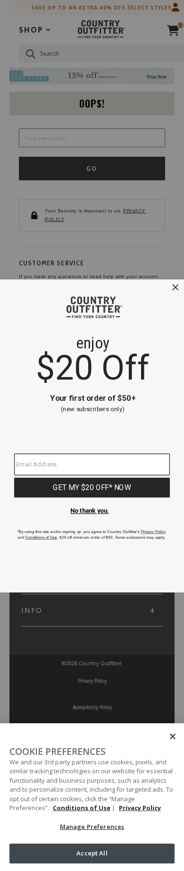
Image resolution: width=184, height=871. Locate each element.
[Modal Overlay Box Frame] (92, 435)
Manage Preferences (92, 826)
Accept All (91, 853)
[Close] (172, 736)
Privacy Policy (140, 807)
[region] (92, 797)
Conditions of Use (81, 807)
